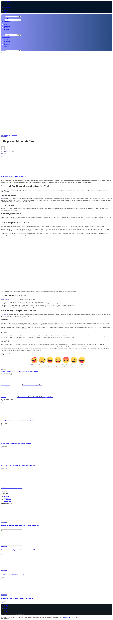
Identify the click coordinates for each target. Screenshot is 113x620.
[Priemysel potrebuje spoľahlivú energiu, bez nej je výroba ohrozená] (11, 417)
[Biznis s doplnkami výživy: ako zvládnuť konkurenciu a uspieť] (11, 440)
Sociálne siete (8, 499)
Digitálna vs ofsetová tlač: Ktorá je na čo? (11, 488)
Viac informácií (66, 617)
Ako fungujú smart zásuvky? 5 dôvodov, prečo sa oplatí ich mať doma (18, 465)
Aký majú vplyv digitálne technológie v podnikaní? (13, 176)
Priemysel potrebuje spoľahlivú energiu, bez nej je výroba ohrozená (17, 421)
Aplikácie (7, 496)
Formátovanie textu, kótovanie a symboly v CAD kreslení (17, 598)
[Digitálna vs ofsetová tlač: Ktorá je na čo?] (11, 485)
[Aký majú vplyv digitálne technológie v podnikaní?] (11, 172)
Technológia (4, 136)
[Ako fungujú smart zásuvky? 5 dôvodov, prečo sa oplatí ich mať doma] (11, 462)
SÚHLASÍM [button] (75, 617)
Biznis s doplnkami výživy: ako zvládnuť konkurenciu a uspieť (16, 443)
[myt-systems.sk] (5, 21)
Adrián (6, 151)
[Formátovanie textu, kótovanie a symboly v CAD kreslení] (11, 593)
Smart (6, 498)
